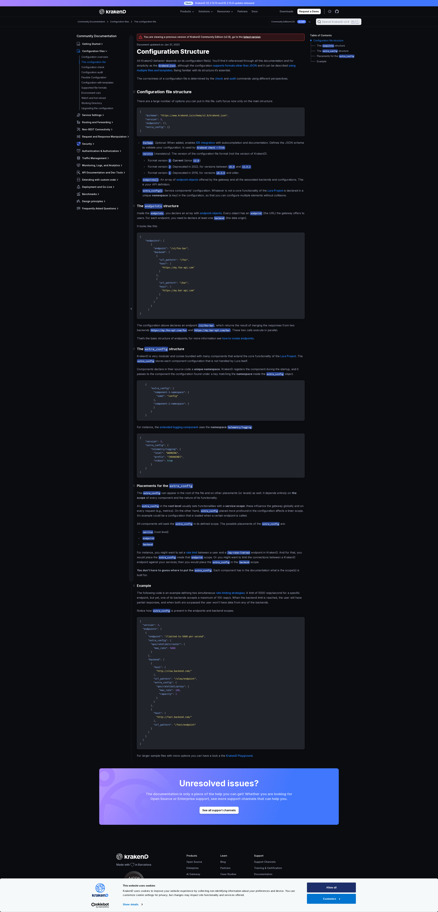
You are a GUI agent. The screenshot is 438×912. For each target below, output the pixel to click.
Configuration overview (94, 56)
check (219, 78)
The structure (331, 45)
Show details (130, 904)
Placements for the (335, 56)
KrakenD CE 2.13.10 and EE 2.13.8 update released (220, 3)
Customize (329, 898)
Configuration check (92, 67)
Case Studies (228, 874)
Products (186, 11)
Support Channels (265, 861)
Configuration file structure (328, 40)
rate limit (191, 552)
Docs (255, 11)
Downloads (286, 11)
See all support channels (219, 810)
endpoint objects (187, 179)
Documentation (263, 874)
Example (321, 61)
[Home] (112, 11)
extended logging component (179, 427)
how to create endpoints (238, 338)
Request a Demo (309, 11)
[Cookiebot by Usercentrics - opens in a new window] (100, 905)
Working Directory (91, 103)
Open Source (194, 861)
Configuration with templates (97, 82)
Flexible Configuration (93, 77)
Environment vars (91, 92)
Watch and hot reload (93, 97)
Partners (242, 11)
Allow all (331, 887)
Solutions (204, 11)
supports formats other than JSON (235, 65)
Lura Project (275, 190)
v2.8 (288, 21)
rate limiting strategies (230, 593)
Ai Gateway (193, 874)
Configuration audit (92, 72)
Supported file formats (94, 87)
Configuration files (119, 21)
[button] (103, 44)
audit (232, 78)
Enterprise (192, 868)
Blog (223, 861)
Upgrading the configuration (97, 108)
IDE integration (205, 142)
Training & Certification (268, 868)
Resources (224, 11)
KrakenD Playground (239, 755)
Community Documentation (91, 21)
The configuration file (145, 21)
